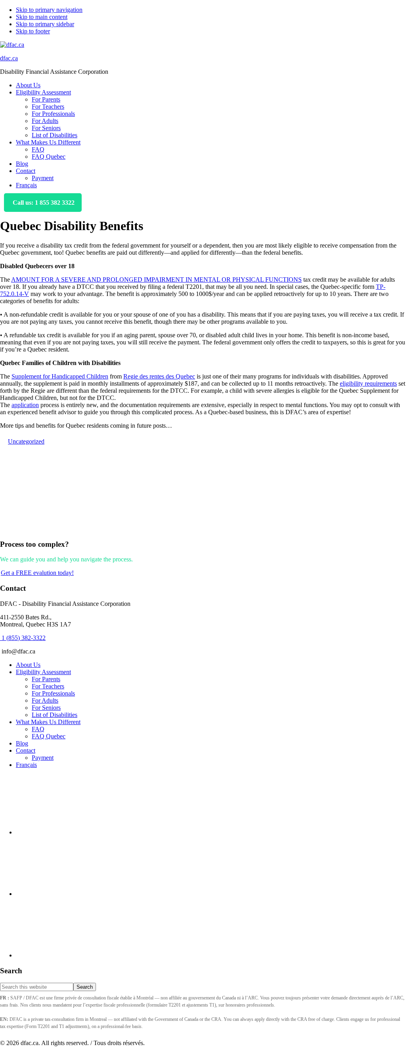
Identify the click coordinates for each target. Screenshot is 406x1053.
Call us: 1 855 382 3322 (43, 202)
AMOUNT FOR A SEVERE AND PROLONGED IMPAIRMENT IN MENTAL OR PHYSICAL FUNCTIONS (156, 279)
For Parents (46, 679)
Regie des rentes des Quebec (159, 376)
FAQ (38, 729)
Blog (22, 743)
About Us (28, 664)
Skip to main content (41, 16)
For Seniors (46, 707)
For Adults (45, 700)
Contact (25, 750)
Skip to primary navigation (49, 9)
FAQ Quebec (48, 736)
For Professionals (53, 693)
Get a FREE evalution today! (37, 572)
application (25, 405)
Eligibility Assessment (43, 672)
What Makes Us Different (48, 722)
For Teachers (48, 686)
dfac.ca (9, 58)
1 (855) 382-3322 (23, 637)
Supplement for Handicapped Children (59, 376)
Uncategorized (26, 441)
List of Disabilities (54, 714)
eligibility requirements (368, 383)
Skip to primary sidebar (45, 24)
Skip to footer (33, 31)
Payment (43, 757)
